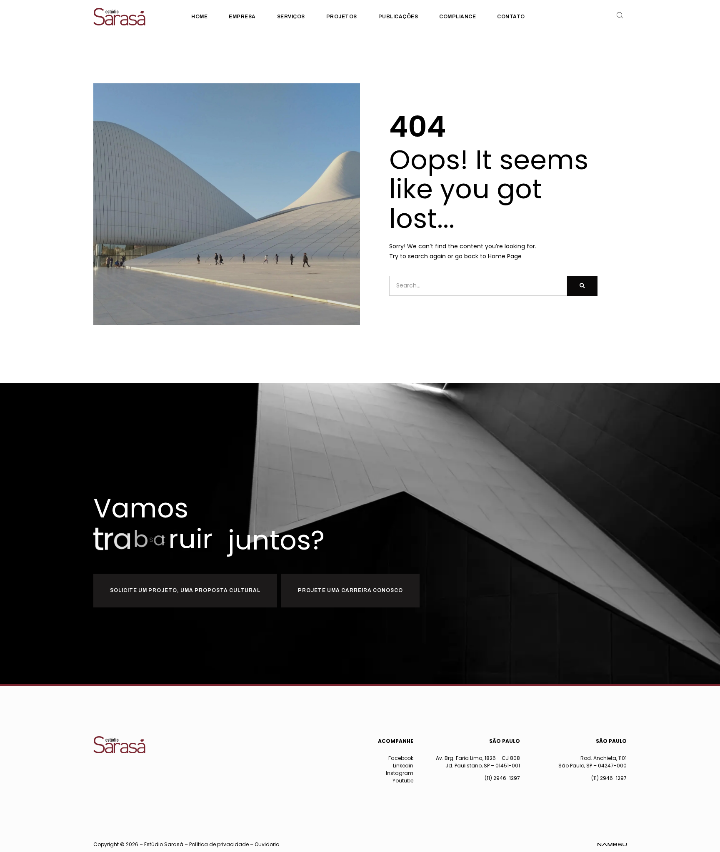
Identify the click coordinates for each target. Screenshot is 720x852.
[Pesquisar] (582, 286)
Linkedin (403, 765)
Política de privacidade (219, 844)
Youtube (402, 780)
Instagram (399, 773)
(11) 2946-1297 (502, 778)
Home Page (505, 256)
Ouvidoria (267, 844)
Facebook (400, 758)
